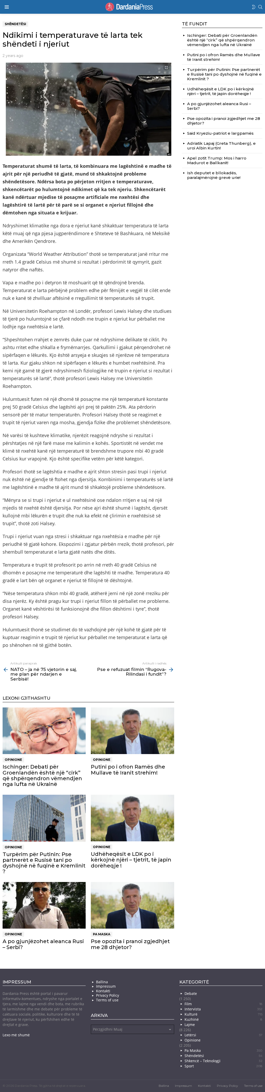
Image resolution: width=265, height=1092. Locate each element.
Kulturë (223, 1014)
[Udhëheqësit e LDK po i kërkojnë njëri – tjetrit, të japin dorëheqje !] (132, 818)
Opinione (13, 760)
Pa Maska (101, 934)
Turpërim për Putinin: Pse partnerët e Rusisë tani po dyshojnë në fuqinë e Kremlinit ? (44, 862)
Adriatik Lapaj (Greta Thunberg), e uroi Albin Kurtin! (221, 145)
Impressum (106, 986)
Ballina (102, 982)
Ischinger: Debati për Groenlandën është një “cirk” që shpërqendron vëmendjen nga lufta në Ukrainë (42, 775)
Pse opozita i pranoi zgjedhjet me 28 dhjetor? (130, 944)
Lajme (190, 1024)
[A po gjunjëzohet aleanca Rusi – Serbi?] (44, 905)
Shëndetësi (223, 1055)
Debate (191, 993)
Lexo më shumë (16, 1034)
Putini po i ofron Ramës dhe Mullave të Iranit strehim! (128, 770)
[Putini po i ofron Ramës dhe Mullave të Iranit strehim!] (132, 730)
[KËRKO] (260, 7)
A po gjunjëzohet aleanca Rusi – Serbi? (43, 944)
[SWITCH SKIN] (254, 7)
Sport (223, 1066)
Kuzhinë (223, 1019)
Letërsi (223, 1034)
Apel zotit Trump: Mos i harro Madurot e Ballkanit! (216, 160)
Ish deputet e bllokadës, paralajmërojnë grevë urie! (213, 175)
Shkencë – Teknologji (223, 1060)
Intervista (223, 1009)
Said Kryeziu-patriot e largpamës (220, 133)
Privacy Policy (107, 995)
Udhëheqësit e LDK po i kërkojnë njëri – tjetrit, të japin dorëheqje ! (131, 860)
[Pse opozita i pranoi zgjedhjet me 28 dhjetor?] (132, 905)
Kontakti (103, 991)
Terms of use (107, 1000)
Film (223, 1003)
